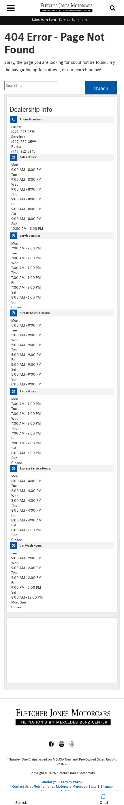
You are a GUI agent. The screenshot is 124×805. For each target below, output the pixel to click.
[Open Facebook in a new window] (51, 744)
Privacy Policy (71, 782)
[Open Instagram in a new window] (72, 744)
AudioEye (49, 782)
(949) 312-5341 (23, 151)
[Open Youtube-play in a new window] (61, 744)
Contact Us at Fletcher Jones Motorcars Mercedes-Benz (54, 786)
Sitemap (106, 786)
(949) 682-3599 (23, 141)
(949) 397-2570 (23, 131)
